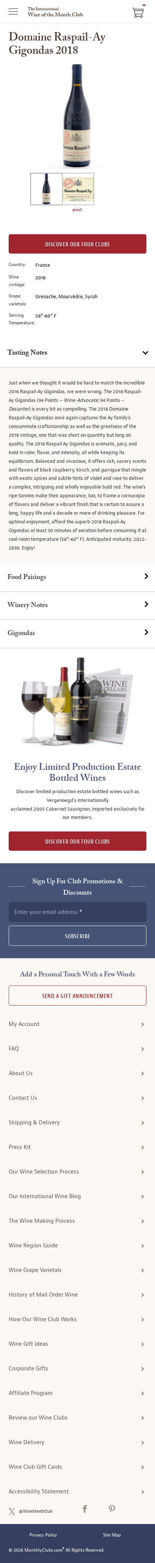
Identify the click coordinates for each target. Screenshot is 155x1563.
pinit (77, 210)
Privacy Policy (43, 1535)
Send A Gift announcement (77, 996)
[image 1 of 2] (46, 190)
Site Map (112, 1535)
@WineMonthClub (36, 1511)
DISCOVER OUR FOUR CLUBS (77, 842)
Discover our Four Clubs (77, 245)
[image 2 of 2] (78, 190)
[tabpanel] (77, 465)
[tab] (77, 353)
